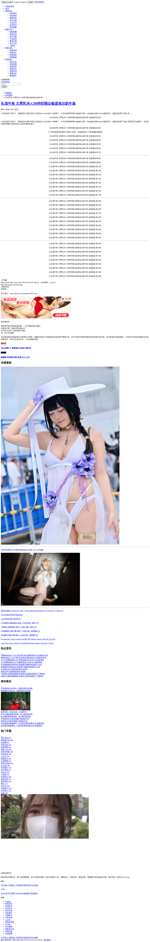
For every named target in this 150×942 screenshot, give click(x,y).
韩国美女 (6, 759)
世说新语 (13, 13)
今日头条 (19, 893)
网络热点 (8, 11)
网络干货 (8, 29)
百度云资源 (7, 763)
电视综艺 (13, 69)
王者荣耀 (6, 761)
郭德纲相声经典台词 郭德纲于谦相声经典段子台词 (20, 667)
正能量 (5, 742)
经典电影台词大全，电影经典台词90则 (16, 691)
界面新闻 (33, 893)
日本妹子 (6, 790)
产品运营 (13, 39)
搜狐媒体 (26, 893)
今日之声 (13, 22)
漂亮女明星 (7, 752)
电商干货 (13, 34)
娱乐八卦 (13, 62)
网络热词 (13, 18)
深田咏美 (6, 781)
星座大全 (13, 73)
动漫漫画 (8, 95)
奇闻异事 (6, 747)
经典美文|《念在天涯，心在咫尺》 (14, 712)
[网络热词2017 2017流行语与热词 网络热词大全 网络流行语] (24, 655)
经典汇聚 (8, 48)
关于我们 (4, 885)
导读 (16, 109)
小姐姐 (5, 774)
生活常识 (13, 25)
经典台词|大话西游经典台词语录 (13, 671)
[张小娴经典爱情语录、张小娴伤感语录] (17, 714)
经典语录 (13, 55)
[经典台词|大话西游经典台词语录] (14, 669)
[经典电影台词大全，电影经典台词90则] (17, 688)
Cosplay (5, 765)
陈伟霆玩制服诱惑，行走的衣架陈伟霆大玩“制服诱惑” (22, 726)
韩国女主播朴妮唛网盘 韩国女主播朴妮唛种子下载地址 (22, 676)
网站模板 (47, 940)
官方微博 (11, 893)
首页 (7, 9)
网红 (4, 784)
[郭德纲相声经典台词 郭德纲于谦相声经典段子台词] (21, 664)
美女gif (5, 772)
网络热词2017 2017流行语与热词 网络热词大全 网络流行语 (23, 658)
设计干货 (13, 43)
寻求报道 (19, 885)
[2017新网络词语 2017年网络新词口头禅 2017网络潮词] (22, 660)
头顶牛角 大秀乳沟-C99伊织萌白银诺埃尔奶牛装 (38, 103)
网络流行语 (7, 740)
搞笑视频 (13, 64)
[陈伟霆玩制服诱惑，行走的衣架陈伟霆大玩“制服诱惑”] (23, 723)
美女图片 (6, 767)
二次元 (5, 756)
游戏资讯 (13, 66)
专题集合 (11, 885)
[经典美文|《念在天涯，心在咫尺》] (15, 710)
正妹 (4, 793)
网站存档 (26, 885)
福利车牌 (6, 779)
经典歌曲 (13, 57)
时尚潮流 (13, 15)
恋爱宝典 (6, 745)
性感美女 (6, 777)
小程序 (12, 45)
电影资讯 (13, 71)
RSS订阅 (4, 893)
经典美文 (13, 52)
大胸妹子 (6, 788)
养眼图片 (13, 75)
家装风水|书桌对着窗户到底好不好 (14, 721)
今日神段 (6, 770)
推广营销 (13, 36)
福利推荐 (13, 32)
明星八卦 (6, 749)
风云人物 (13, 20)
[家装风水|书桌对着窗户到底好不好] (15, 719)
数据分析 (13, 41)
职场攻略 (13, 27)
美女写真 (6, 738)
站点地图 (34, 885)
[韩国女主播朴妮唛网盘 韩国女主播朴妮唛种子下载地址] (23, 674)
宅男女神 (6, 754)
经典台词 (13, 50)
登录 (12, 6)
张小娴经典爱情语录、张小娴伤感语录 (16, 716)
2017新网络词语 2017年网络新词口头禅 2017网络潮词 (21, 662)
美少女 (5, 786)
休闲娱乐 (8, 59)
